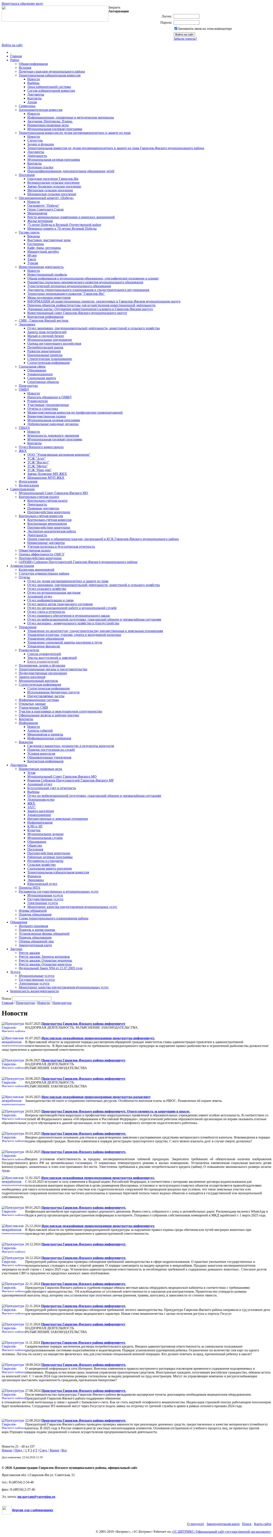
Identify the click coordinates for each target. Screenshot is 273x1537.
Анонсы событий (40, 730)
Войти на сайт (12, 45)
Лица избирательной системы (49, 87)
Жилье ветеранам (40, 221)
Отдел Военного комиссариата (41, 447)
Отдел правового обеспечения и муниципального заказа (68, 615)
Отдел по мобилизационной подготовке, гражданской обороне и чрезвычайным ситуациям (94, 619)
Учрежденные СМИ (33, 707)
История (25, 67)
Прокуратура (28, 385)
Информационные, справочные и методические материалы (70, 117)
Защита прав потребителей (47, 332)
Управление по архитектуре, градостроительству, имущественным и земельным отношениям (95, 631)
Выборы (33, 83)
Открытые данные (32, 703)
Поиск (246, 1524)
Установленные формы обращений (44, 933)
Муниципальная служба (44, 838)
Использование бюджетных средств (53, 692)
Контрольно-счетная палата (39, 497)
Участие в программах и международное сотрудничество (60, 711)
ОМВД (24, 389)
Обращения (18, 922)
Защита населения (32, 677)
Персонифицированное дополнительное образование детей (70, 171)
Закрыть (114, 7)
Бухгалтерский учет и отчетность (51, 788)
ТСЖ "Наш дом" (39, 470)
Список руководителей (44, 654)
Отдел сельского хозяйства (46, 589)
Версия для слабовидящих (32, 1510)
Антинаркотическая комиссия (40, 110)
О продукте (195, 1524)
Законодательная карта (35, 945)
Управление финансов (43, 646)
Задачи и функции (40, 144)
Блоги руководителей (43, 661)
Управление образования (45, 638)
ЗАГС (31, 807)
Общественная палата (35, 550)
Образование (36, 370)
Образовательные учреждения (49, 757)
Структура (35, 140)
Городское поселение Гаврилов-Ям (52, 179)
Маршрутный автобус (43, 251)
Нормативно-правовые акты (48, 125)
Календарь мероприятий (36, 569)
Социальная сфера (32, 366)
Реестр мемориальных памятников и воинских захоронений (71, 217)
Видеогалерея (29, 485)
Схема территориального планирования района (53, 918)
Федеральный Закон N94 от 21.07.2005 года (50, 968)
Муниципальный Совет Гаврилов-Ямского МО (53, 493)
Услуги (15, 972)
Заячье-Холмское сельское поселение (54, 186)
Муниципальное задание (45, 834)
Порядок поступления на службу (51, 749)
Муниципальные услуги (45, 895)
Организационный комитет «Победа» (46, 198)
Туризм (32, 263)
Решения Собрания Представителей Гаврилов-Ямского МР (70, 780)
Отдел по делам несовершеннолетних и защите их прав (67, 581)
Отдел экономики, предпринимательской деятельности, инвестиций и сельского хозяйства (93, 328)
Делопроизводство (41, 799)
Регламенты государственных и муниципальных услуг (59, 891)
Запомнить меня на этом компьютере (205, 28)
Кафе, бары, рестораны (44, 247)
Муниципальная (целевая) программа (54, 129)
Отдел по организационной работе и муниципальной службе (72, 608)
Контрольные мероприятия (47, 523)
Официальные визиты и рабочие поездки (49, 715)
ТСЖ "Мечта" (37, 466)
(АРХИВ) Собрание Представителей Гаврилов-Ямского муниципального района (78, 562)
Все (64, 1450)
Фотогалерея (28, 481)
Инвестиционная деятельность (41, 267)
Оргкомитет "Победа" (43, 205)
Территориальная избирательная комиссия (49, 75)
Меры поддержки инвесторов (49, 297)
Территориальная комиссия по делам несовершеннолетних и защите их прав (75, 133)
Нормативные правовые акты (40, 769)
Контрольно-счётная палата (47, 500)
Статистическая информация (48, 362)
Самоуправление (22, 489)
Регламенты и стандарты (45, 861)
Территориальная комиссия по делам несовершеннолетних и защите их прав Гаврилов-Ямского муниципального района (115, 148)
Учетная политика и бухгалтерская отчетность (61, 546)
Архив (32, 102)
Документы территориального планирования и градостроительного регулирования (88, 290)
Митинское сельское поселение (50, 190)
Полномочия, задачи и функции (42, 665)
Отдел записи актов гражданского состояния (60, 604)
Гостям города (29, 232)
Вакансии (26, 742)
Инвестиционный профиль (47, 274)
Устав (31, 772)
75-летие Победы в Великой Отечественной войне (64, 225)
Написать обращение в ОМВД (49, 397)
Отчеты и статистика (42, 408)
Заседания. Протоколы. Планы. (50, 121)
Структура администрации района (44, 573)
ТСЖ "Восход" (38, 462)
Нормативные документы (46, 543)
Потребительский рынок (45, 347)
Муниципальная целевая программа (53, 159)
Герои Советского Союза (45, 209)
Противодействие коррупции (48, 512)
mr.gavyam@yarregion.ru (36, 1496)
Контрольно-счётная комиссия (41, 516)
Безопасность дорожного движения (53, 435)
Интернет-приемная (33, 926)
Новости (33, 79)
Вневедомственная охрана (46, 416)
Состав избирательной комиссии (51, 90)
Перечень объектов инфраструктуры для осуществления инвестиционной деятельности (91, 305)
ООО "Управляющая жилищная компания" (58, 454)
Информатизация (39, 822)
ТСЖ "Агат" (36, 458)
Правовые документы (43, 508)
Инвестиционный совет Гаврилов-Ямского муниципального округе (77, 313)
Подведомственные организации (43, 673)
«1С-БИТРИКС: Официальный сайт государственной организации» (221, 1531)
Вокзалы (33, 236)
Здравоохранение (40, 374)
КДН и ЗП (34, 826)
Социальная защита (41, 378)
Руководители (37, 401)
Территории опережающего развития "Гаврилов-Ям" (66, 293)
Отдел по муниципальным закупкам (53, 592)
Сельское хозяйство (41, 864)
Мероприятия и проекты (45, 734)
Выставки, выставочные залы (49, 240)
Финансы (34, 876)
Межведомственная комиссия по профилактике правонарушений (75, 412)
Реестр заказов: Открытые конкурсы (45, 964)
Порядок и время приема (37, 930)
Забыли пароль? (185, 38)
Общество (34, 845)
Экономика (27, 324)
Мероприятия (37, 213)
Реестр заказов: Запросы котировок (44, 956)
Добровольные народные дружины (52, 424)
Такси (31, 259)
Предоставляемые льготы (45, 696)
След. (43, 1450)
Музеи (32, 255)
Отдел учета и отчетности (46, 612)
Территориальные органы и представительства (53, 669)
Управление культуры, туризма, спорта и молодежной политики (74, 635)
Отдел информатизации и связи (50, 600)
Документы (35, 94)
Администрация (22, 566)
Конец (54, 1450)
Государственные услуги (45, 899)
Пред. (19, 1450)
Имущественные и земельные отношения (57, 818)
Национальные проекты (44, 355)
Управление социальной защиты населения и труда (64, 642)
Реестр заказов (29, 953)
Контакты (34, 98)
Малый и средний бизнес (45, 336)
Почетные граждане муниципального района (52, 71)
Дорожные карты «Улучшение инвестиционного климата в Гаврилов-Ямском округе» (90, 309)
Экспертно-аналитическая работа (51, 531)
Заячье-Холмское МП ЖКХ (47, 474)
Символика (27, 106)
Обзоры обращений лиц (36, 941)
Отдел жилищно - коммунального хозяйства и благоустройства (73, 623)
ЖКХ (23, 451)
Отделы (24, 577)
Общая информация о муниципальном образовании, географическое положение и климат (93, 278)
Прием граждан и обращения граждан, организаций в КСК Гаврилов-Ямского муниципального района (103, 539)
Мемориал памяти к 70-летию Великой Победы (62, 228)
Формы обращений (33, 910)
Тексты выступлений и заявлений (52, 658)
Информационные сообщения (49, 738)
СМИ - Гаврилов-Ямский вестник (43, 320)
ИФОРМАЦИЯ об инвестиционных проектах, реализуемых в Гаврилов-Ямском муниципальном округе (103, 301)
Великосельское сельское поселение (53, 182)
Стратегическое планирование (49, 359)
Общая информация (33, 64)
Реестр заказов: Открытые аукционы (45, 960)
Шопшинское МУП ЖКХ (45, 477)
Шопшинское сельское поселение (51, 194)
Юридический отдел (42, 884)
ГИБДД (24, 428)
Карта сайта (262, 1524)
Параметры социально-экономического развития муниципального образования (85, 282)
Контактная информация (45, 316)
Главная (16, 56)
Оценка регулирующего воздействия (54, 343)
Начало (7, 1450)
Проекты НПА (29, 887)
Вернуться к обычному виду (22, 3)
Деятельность (37, 156)
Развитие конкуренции (44, 351)
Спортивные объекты (43, 382)
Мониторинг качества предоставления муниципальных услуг (72, 907)
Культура (33, 830)
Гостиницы (35, 244)
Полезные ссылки (40, 167)
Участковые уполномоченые (48, 405)
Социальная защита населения (49, 868)
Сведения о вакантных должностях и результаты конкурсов (70, 746)
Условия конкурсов (41, 753)
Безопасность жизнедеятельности (34, 991)
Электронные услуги (42, 903)
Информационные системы (39, 700)
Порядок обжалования (35, 914)
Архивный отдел (39, 596)
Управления (27, 627)
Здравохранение (39, 815)
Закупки (16, 949)
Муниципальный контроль (38, 680)
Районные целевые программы (50, 857)
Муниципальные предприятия (49, 339)
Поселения (27, 175)
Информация (28, 723)
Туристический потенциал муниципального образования (69, 286)
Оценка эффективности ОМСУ (41, 554)
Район (14, 60)
